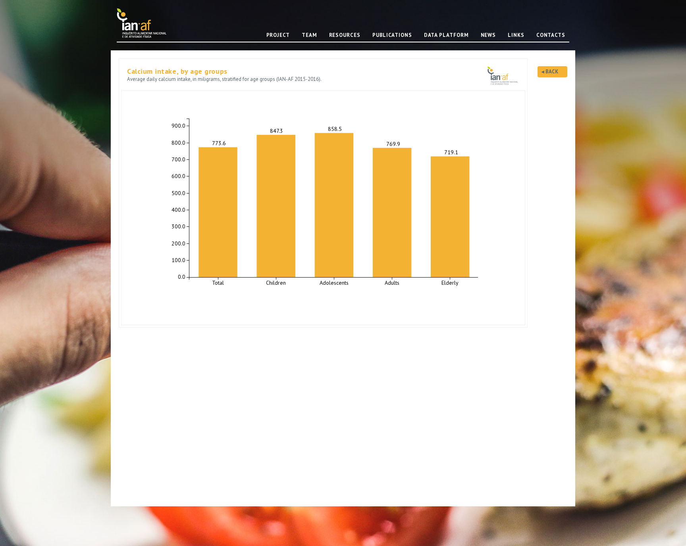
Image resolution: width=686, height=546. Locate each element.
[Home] (144, 23)
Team (309, 35)
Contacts (550, 35)
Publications (392, 35)
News (488, 35)
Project (278, 35)
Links (516, 35)
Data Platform (446, 35)
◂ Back (549, 71)
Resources (344, 35)
